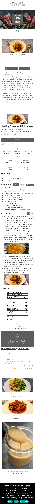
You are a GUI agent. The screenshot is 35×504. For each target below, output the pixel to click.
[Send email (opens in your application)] (23, 4)
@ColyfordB (12, 343)
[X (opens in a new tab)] (12, 4)
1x (27, 185)
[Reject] (33, 493)
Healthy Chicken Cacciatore (17, 416)
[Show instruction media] (28, 213)
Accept (10, 501)
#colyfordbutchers (26, 343)
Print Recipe (25, 68)
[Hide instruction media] (32, 213)
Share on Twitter (23, 349)
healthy (7, 353)
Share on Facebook (9, 349)
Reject (16, 501)
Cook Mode (8, 144)
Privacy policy (24, 501)
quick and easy (22, 353)
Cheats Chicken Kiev (17, 394)
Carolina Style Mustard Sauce (17, 471)
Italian (12, 353)
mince (16, 353)
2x (30, 185)
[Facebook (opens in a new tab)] (16, 4)
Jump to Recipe (12, 68)
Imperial (22, 185)
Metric (16, 185)
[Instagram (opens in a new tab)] (20, 4)
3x (33, 185)
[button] (1, 134)
